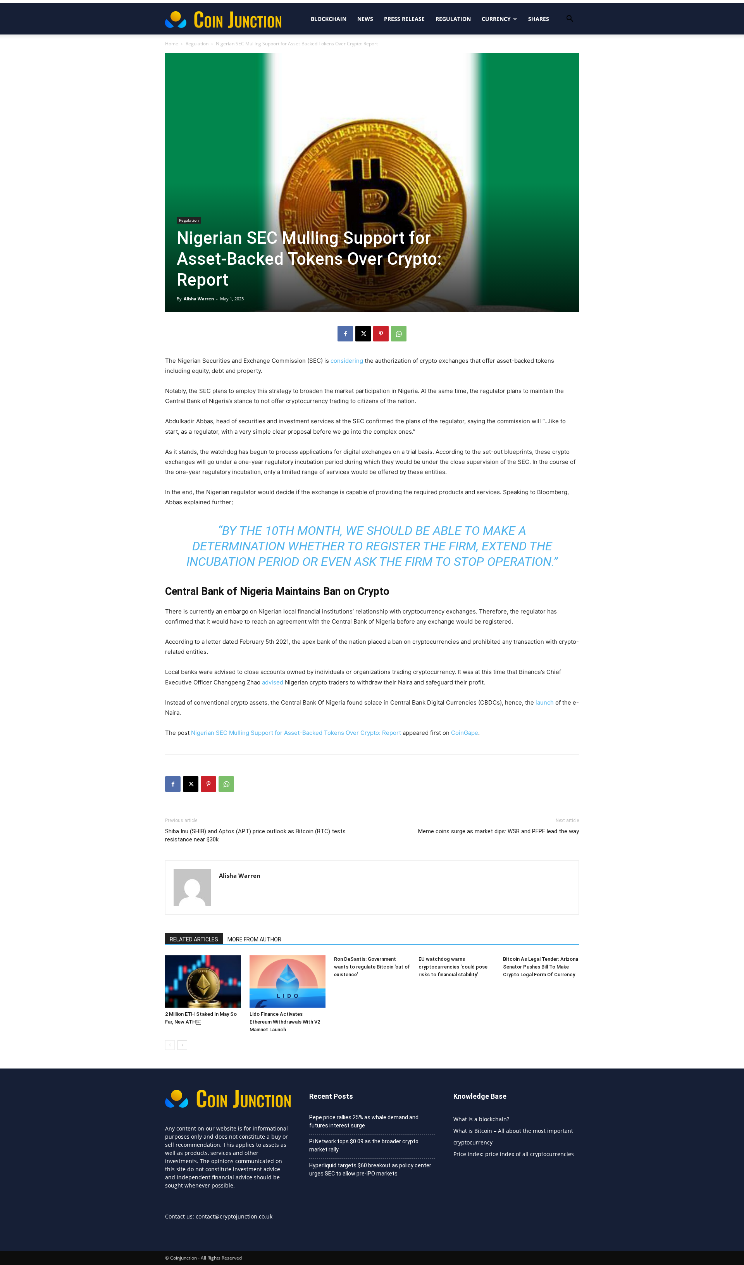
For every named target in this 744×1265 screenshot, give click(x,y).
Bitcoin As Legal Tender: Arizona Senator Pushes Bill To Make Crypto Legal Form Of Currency (540, 966)
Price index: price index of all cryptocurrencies (513, 1154)
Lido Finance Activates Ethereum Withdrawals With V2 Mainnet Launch (285, 1021)
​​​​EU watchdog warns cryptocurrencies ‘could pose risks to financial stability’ (452, 966)
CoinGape (464, 732)
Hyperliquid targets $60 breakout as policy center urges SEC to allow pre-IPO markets (370, 1169)
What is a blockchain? (481, 1119)
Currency (496, 18)
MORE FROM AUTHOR (254, 939)
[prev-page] (170, 1045)
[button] (569, 19)
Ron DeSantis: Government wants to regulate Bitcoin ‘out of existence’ (372, 966)
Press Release (404, 18)
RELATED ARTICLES (194, 939)
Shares (538, 18)
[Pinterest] (381, 333)
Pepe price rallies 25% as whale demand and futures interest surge (363, 1121)
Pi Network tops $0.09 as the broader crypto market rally (363, 1145)
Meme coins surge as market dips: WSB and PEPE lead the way (498, 831)
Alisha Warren (199, 299)
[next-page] (182, 1045)
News (365, 18)
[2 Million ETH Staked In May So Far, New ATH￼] (203, 981)
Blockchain (328, 18)
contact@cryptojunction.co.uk (234, 1216)
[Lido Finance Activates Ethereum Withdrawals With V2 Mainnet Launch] (288, 981)
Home (171, 43)
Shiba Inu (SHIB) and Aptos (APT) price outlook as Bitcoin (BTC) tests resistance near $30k (255, 835)
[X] (363, 333)
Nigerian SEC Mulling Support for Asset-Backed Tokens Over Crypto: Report (296, 732)
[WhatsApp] (398, 333)
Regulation (453, 18)
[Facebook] (345, 333)
